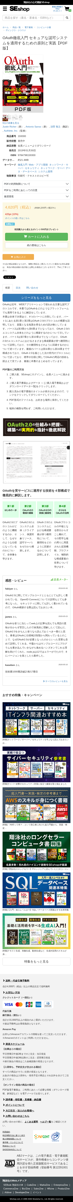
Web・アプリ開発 (38, 164)
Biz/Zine (26, 1188)
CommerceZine (10, 1188)
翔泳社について (9, 1146)
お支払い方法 (12, 992)
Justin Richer (9, 126)
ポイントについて (15, 1105)
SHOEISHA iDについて (12, 1149)
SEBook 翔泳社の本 (13, 1185)
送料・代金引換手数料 (17, 980)
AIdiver (8, 1192)
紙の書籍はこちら (36, 245)
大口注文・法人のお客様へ (19, 1110)
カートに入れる (38, 236)
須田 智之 (55, 126)
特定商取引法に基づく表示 (14, 1135)
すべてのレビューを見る (56, 681)
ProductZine (64, 1188)
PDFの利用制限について (17, 184)
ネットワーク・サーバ (52, 168)
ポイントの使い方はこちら (17, 218)
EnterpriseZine (61, 1185)
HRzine (50, 1188)
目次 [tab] (18, 287)
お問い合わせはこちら (17, 1116)
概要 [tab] (7, 287)
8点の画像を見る (11, 123)
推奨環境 (9, 196)
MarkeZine (45, 1185)
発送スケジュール (15, 1044)
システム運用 (45, 171)
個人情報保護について (12, 1139)
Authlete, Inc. (11, 130)
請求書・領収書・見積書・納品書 (23, 1099)
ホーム (6, 27)
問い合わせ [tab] (32, 287)
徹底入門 (22, 164)
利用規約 (6, 1132)
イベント (37, 1192)
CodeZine (31, 1185)
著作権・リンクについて (13, 1142)
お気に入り (19, 257)
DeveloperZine (22, 1192)
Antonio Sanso (33, 126)
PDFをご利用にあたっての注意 (20, 190)
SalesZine (38, 1188)
